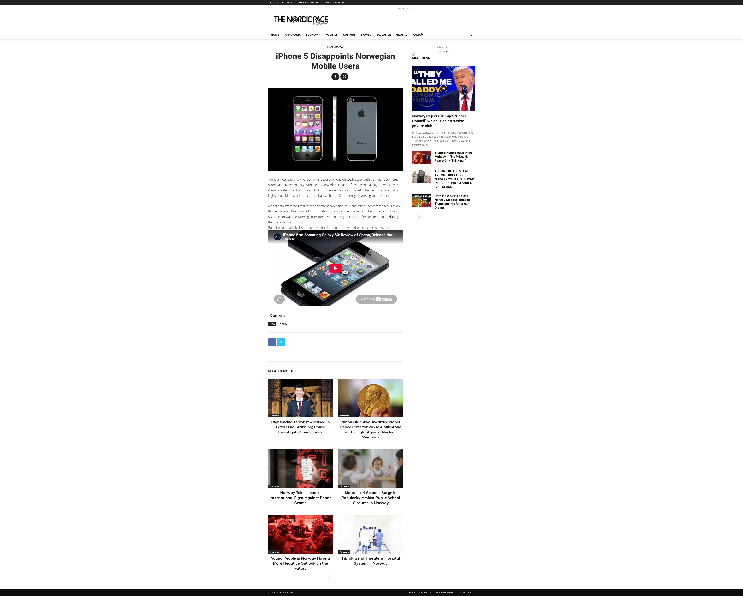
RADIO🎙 (418, 34)
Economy (313, 34)
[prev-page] (331, 577)
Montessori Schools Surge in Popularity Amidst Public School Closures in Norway (371, 497)
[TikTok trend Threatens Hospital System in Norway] (370, 534)
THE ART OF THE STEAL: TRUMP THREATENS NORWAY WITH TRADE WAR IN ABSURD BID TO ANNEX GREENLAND (454, 179)
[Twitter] (344, 76)
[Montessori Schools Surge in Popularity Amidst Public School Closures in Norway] (370, 468)
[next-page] (338, 577)
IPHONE (283, 323)
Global (401, 34)
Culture (349, 34)
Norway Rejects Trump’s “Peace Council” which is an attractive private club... (439, 121)
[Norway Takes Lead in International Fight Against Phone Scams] (300, 468)
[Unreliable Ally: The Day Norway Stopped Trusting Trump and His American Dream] (421, 200)
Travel (366, 34)
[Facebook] (335, 76)
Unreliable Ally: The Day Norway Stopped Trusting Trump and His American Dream (452, 201)
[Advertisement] (404, 19)
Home (275, 34)
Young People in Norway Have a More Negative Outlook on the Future (300, 563)
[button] (470, 35)
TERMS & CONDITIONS (334, 2)
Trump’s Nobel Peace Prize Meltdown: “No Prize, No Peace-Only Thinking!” (453, 156)
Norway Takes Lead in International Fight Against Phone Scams (300, 497)
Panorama (293, 34)
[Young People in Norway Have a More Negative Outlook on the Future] (300, 534)
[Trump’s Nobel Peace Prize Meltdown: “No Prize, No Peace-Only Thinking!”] (421, 157)
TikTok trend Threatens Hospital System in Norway (371, 561)
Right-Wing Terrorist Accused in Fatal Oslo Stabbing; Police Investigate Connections (300, 427)
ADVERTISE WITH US (309, 2)
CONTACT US (288, 2)
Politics (331, 34)
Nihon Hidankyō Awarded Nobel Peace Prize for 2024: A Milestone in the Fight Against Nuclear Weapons (370, 429)
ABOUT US (273, 2)
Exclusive (383, 34)
